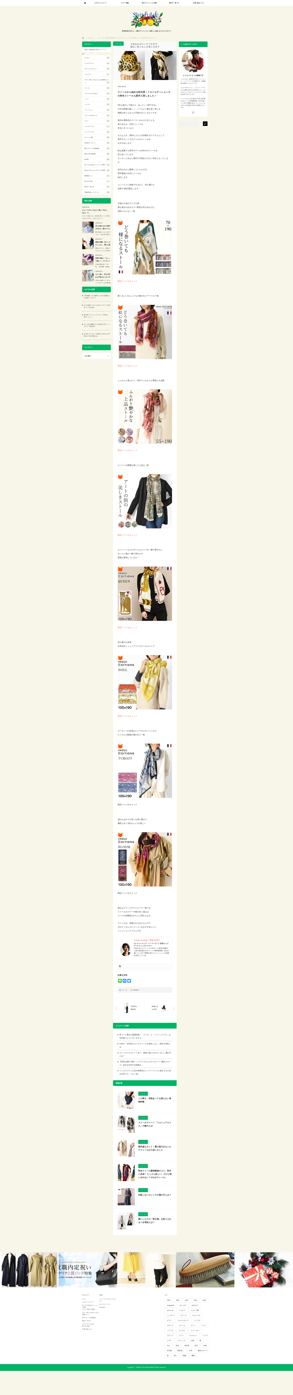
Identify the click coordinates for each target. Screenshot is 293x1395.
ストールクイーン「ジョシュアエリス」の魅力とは (154, 1124)
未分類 (96, 159)
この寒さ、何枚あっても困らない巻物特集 (154, 1100)
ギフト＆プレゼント (96, 69)
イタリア (182, 1310)
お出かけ (195, 1305)
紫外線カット (96, 176)
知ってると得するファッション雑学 (90, 1306)
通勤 (193, 1355)
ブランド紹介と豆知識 (88, 1309)
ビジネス (182, 1330)
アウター (96, 58)
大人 (168, 1345)
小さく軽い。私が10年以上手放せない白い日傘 (102, 276)
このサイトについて (100, 3)
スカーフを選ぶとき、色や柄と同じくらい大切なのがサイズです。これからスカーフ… (96, 217)
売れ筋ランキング (96, 143)
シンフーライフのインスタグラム (107, 1300)
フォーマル (195, 1330)
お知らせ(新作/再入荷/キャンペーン (95, 49)
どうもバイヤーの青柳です (193, 75)
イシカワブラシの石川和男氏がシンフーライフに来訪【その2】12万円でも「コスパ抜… (145, 1072)
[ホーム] (85, 3)
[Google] (120, 966)
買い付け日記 (96, 181)
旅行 (196, 1345)
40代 (186, 1300)
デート (193, 1325)
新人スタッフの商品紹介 (96, 148)
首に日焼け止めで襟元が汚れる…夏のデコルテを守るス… (102, 227)
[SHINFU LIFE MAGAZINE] (146, 27)
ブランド (170, 1335)
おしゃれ (183, 1305)
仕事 (192, 1340)
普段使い (180, 1350)
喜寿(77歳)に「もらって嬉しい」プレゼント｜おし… (102, 260)
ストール (118, 43)
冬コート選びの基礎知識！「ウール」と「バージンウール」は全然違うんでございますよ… (145, 1036)
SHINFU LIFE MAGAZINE (144, 1367)
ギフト (169, 1320)
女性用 (186, 1345)
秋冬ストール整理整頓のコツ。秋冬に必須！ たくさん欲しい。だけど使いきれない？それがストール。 (155, 1174)
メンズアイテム (96, 126)
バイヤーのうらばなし (96, 93)
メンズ (205, 1335)
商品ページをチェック (127, 281)
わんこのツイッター (105, 1304)
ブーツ (96, 121)
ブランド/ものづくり (96, 115)
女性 (177, 1345)
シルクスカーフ (183, 1320)
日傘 (205, 1345)
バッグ (96, 99)
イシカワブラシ (96, 63)
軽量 (184, 1355)
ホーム (84, 1299)
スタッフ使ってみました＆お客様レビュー (96, 81)
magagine (136, 990)
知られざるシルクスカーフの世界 (96, 170)
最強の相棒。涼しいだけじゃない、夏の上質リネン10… (102, 243)
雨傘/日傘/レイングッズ (96, 192)
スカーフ (170, 1325)
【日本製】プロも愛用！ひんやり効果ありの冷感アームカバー (97, 297)
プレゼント (193, 1335)
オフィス (183, 1315)
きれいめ (170, 1310)
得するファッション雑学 (149, 3)
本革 (190, 1350)
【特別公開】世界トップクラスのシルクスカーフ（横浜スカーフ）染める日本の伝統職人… (145, 1063)
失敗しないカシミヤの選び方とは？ (154, 1195)
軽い (175, 1355)
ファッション (96, 110)
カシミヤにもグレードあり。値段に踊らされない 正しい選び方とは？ (145, 1054)
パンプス (96, 104)
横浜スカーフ (203, 1350)
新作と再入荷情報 (96, 154)
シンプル (197, 1320)
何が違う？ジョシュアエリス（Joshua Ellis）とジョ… (96, 316)
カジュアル (196, 1315)
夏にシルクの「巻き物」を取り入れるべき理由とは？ (154, 1220)
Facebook (102, 1307)
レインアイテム (96, 132)
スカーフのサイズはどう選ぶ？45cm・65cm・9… (95, 211)
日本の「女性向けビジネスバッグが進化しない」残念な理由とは (145, 1045)
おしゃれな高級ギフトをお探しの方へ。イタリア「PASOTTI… (97, 325)
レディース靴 (96, 137)
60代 (204, 1300)
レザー (169, 1340)
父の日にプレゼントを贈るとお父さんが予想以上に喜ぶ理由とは (97, 335)
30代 (177, 1300)
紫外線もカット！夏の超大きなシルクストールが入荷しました (154, 1148)
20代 (168, 1300)
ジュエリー (96, 74)
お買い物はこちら (198, 3)
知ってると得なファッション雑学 (96, 165)
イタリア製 (195, 1310)
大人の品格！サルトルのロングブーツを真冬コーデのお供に (97, 306)
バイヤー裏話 (125, 3)
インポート (171, 1315)
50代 (195, 1300)
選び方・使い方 (174, 3)
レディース (181, 1340)
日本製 (169, 1350)
